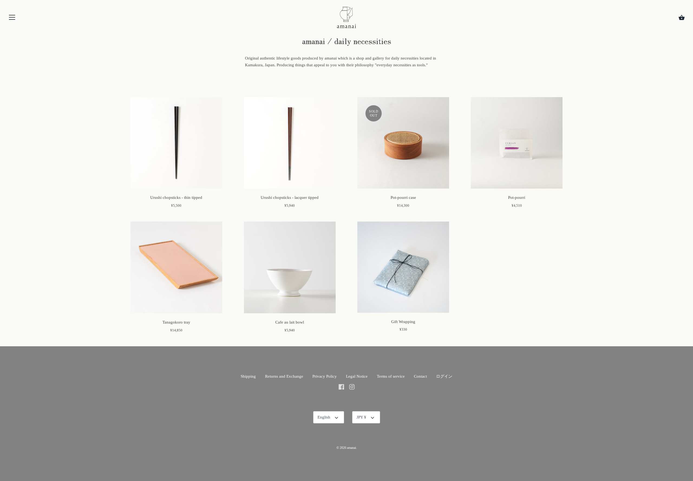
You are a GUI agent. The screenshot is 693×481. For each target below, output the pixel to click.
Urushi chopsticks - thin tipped (176, 197)
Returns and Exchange (284, 376)
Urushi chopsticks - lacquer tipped (290, 197)
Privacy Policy (324, 376)
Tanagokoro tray (176, 322)
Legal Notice (357, 376)
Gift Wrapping (403, 321)
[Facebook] (341, 386)
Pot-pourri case (403, 197)
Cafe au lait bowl (289, 322)
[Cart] (681, 17)
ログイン (444, 376)
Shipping (248, 376)
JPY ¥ (361, 417)
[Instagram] (352, 386)
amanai (351, 448)
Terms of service (391, 376)
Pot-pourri (516, 197)
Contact (420, 376)
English (324, 417)
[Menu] (12, 19)
